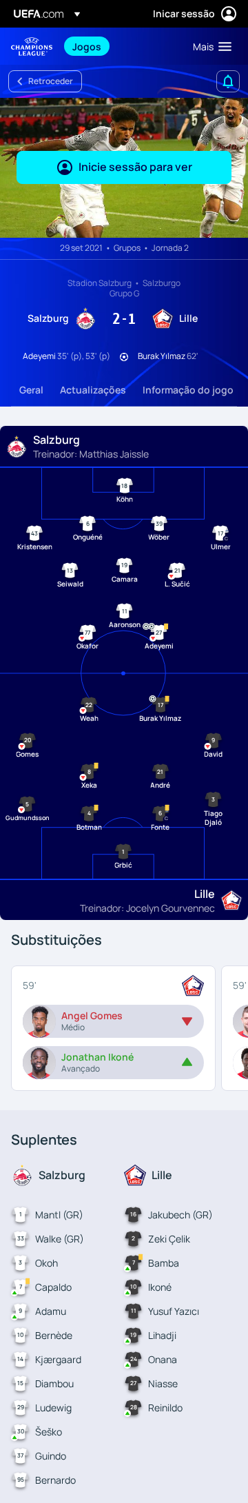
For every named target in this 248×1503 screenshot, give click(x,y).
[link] (86, 46)
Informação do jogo (188, 390)
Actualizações (93, 390)
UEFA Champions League (31, 46)
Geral (31, 390)
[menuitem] (120, 46)
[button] (209, 46)
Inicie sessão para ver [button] (135, 166)
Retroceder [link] (50, 81)
